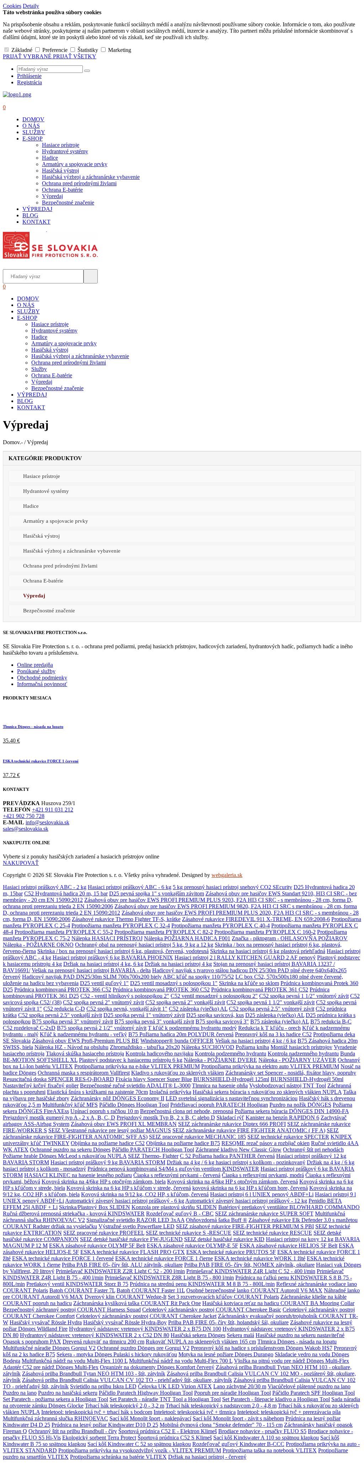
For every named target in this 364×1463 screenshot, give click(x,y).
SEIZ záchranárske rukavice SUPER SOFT (264, 1214)
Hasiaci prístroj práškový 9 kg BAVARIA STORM (107, 1162)
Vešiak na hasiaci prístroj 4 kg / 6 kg (255, 1041)
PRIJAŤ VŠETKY (74, 56)
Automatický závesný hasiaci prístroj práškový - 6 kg (124, 1201)
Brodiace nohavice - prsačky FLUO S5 (262, 1431)
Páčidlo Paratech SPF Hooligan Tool (313, 1393)
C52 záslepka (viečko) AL (198, 1009)
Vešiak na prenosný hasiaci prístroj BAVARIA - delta (91, 970)
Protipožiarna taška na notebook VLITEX (270, 1450)
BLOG (30, 215)
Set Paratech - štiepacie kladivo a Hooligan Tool (276, 1399)
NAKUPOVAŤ (21, 863)
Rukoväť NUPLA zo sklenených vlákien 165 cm (201, 1342)
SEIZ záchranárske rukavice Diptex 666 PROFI (232, 1124)
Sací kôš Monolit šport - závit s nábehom (238, 1418)
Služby (39, 369)
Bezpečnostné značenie (68, 203)
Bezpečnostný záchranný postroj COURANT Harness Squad (72, 1310)
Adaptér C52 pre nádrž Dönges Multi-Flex (50, 1367)
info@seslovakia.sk (47, 822)
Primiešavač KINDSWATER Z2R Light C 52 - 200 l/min (120, 1271)
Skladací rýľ (230, 1117)
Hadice (50, 158)
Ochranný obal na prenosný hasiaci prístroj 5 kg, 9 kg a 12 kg (144, 945)
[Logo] (17, 94)
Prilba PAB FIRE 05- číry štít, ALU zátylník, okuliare (122, 1265)
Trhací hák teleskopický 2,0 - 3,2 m (124, 1406)
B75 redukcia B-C (331, 1021)
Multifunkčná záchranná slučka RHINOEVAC (55, 1418)
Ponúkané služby (36, 671)
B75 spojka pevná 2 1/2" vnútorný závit (101, 1028)
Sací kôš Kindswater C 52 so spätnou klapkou (139, 1444)
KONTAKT (36, 222)
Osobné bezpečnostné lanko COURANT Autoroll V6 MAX (254, 1290)
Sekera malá (240, 1335)
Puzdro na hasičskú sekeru (67, 1393)
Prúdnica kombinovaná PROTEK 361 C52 (259, 989)
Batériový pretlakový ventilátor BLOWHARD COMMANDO (289, 1207)
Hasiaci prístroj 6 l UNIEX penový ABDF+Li (262, 1194)
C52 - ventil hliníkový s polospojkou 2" (124, 996)
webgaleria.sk (227, 875)
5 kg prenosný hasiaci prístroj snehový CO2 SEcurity (232, 887)
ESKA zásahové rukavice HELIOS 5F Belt (288, 1246)
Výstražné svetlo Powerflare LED (136, 1226)
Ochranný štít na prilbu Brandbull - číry (72, 1431)
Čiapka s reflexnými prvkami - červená (176, 1175)
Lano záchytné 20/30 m (239, 1386)
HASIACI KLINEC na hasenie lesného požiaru (78, 1175)
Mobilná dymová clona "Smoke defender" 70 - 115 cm (221, 1425)
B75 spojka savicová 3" (222, 1021)
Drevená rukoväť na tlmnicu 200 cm (103, 1342)
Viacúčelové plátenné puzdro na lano (309, 1386)
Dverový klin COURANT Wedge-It (125, 1297)
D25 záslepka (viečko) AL (274, 1015)
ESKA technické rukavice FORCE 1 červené (41, 761)
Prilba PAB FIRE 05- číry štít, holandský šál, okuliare (228, 1322)
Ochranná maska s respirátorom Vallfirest (84, 1073)
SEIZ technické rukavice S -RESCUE (188, 1233)
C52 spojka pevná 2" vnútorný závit (103, 1002)
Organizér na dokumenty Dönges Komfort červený (157, 1367)
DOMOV (33, 119)
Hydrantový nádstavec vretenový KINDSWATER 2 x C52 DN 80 (94, 1335)
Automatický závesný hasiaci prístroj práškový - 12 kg (246, 1201)
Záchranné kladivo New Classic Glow (239, 1150)
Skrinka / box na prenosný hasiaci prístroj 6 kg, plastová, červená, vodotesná (123, 951)
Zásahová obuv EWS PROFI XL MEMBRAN (124, 1124)
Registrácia (29, 82)
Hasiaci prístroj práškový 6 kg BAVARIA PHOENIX (113, 957)
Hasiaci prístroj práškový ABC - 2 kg (44, 887)
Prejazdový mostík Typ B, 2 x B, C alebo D (166, 1117)
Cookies (12, 6)
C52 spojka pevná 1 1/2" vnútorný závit (304, 996)
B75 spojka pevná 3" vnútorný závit (72, 1021)
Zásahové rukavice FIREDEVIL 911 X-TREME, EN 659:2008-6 (256, 919)
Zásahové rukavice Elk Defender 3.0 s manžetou (303, 1220)
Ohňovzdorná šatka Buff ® (216, 1220)
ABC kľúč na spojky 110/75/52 (198, 977)
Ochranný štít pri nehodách (313, 1150)
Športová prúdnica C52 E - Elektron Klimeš (167, 1431)
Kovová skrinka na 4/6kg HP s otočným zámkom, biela (104, 1182)
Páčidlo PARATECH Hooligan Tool (153, 1150)
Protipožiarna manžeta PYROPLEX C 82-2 (163, 932)
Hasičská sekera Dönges (198, 1335)
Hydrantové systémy (65, 151)
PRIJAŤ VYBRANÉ (28, 56)
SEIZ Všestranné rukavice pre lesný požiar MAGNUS (109, 1130)
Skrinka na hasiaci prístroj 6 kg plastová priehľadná (267, 951)
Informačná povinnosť (42, 684)
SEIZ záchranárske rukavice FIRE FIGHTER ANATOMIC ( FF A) (248, 1130)
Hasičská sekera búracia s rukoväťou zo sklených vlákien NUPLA (267, 1092)
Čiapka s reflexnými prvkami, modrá (263, 1175)
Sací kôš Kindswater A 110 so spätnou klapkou (266, 1438)
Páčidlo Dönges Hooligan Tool (134, 1105)
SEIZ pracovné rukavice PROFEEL (103, 1233)
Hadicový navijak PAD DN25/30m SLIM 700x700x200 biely (92, 977)
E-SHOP (32, 138)
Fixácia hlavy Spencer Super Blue (154, 1079)
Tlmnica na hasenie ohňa (220, 1085)
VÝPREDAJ (37, 209)
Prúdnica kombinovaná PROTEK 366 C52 (62, 989)
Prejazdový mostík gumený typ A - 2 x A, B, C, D (59, 1117)
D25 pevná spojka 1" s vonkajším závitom (156, 893)
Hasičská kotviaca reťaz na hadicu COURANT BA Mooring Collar (278, 1303)
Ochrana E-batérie (62, 190)
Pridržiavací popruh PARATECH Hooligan (219, 1105)
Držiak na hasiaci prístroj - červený (207, 1457)
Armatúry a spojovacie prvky (74, 164)
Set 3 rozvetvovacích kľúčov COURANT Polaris (223, 1297)
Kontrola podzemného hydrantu (230, 1053)
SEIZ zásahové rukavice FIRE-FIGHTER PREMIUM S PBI (245, 1226)
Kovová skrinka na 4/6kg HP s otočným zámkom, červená (232, 1182)
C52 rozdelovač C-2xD (29, 1028)
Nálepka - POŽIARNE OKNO (38, 945)
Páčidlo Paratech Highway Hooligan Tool (146, 1393)
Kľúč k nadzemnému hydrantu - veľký (83, 1034)
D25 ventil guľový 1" (104, 983)
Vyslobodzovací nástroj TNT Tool (287, 1085)
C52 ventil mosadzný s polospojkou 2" (214, 996)
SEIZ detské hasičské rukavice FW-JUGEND (131, 1239)
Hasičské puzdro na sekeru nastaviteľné (300, 1335)
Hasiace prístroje (60, 145)
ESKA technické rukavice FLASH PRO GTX (132, 1252)
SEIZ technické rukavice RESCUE (272, 1233)
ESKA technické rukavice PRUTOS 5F (231, 1252)
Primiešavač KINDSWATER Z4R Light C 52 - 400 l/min (250, 1271)
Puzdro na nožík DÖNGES (300, 1105)
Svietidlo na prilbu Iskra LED (103, 1386)
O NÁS (31, 126)
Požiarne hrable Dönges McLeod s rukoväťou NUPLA (65, 1156)
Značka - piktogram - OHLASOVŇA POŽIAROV (290, 938)
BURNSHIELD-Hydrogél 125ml (231, 1079)
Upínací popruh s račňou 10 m (104, 1111)
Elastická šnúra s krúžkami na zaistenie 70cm (97, 1092)
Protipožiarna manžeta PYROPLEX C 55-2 (64, 932)
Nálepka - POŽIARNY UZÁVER (297, 1060)
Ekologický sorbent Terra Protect (99, 1438)
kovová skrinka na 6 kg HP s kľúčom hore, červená (250, 1188)
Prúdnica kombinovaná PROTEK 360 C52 (161, 989)
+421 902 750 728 (23, 816)
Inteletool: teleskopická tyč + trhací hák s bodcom (96, 1412)
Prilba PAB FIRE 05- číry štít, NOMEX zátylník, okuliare (249, 1265)
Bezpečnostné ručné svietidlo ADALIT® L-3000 (135, 1085)
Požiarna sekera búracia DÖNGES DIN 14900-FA (292, 1111)
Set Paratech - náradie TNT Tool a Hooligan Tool (165, 1399)
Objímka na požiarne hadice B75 (183, 1143)
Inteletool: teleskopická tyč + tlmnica (195, 1412)
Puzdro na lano (20, 1393)
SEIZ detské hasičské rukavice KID (224, 1239)
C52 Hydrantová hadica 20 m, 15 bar (66, 893)
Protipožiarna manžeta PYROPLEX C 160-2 (265, 932)
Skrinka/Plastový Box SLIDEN (94, 1207)
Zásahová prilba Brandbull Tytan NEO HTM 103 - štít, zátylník (93, 1374)
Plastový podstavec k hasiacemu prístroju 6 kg (130, 1060)
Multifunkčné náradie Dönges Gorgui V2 (49, 1348)
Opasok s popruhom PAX (32, 1342)
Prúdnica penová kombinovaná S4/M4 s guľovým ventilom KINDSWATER (173, 1169)
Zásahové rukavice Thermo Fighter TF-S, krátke (126, 919)
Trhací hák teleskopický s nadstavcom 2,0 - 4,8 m (221, 1406)
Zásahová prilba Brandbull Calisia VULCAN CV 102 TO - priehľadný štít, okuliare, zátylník (127, 1380)
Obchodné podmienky (42, 678)
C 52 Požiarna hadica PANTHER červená (227, 1156)
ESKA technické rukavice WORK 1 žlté (259, 1258)
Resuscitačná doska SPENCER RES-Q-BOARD (58, 1079)
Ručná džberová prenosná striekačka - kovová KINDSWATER (74, 1214)
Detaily (31, 6)
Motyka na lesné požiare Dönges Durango (225, 1354)
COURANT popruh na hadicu (37, 1303)
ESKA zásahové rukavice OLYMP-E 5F (192, 1246)
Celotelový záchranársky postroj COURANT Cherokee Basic (211, 1310)
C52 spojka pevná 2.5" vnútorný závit (271, 1009)
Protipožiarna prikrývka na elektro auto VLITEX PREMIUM (270, 1066)
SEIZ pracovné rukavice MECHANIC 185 (197, 1137)
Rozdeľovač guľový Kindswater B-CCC (238, 1444)
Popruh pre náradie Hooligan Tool (232, 1393)
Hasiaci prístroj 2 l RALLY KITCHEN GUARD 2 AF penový (245, 957)
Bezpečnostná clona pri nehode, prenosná (186, 1111)
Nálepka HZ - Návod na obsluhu (71, 1047)
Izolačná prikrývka (170, 1092)
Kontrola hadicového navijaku (159, 1053)
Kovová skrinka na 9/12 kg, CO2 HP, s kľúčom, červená (145, 1194)
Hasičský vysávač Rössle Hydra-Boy (125, 1322)
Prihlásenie (29, 76)
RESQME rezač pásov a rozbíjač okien (265, 1143)
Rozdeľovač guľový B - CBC (180, 1214)
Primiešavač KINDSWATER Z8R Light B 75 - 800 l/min (169, 1278)
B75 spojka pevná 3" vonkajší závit (154, 1021)
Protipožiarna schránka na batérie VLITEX (118, 1457)
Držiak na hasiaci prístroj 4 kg (178, 964)
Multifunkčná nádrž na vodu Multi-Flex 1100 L (75, 1361)
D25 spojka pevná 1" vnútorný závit (144, 1015)
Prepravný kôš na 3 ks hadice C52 (273, 1034)
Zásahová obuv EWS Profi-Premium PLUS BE (85, 1041)
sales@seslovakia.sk (25, 829)
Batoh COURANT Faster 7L (82, 1290)
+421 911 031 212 (52, 810)
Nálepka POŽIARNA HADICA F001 (187, 938)
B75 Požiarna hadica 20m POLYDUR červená (181, 1034)
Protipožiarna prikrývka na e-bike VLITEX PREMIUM (137, 1066)
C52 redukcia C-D (64, 1009)
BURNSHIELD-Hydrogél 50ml (307, 1079)
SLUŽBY (33, 132)
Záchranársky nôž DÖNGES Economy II (117, 1098)
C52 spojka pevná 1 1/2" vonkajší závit (270, 1002)
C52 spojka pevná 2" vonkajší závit (185, 1002)
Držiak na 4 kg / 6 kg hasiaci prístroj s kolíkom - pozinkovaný (236, 1162)
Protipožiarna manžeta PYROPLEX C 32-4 (120, 925)
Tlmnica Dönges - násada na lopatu (33, 726)
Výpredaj (52, 196)
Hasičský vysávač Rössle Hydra (46, 1322)
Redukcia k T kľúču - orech (269, 1028)
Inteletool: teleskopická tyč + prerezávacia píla (289, 1412)
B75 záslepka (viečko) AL (279, 1021)
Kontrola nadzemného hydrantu (303, 1053)
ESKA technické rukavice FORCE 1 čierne (164, 1258)
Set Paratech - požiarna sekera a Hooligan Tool (55, 1399)
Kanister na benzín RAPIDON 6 (282, 1117)
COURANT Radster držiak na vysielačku (50, 1226)
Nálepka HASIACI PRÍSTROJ (107, 938)
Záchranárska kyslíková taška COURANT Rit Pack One (137, 1303)
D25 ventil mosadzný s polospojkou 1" (174, 983)
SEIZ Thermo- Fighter (153, 1156)
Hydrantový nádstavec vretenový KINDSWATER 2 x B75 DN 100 (145, 1329)
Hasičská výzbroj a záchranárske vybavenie (91, 177)
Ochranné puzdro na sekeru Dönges (70, 1150)
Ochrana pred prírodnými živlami (79, 183)
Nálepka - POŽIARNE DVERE (220, 1060)
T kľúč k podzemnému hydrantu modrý (192, 1028)
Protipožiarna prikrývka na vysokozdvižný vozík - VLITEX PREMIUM (139, 1450)
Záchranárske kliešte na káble (313, 1297)
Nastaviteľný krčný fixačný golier (41, 1085)
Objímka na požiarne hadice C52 (108, 1143)
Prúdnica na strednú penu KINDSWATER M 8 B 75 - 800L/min (202, 1284)
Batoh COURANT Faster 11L (151, 1290)
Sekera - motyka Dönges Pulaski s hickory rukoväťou (117, 1354)
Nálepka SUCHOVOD (207, 1047)
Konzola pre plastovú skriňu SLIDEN (174, 1207)
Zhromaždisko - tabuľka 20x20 (145, 1047)
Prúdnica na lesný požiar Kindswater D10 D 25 (105, 1425)
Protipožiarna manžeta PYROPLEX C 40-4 (220, 925)
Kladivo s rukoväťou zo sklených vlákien (177, 1073)
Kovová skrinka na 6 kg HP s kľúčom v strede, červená (128, 1188)
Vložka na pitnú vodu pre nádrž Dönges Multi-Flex (291, 1361)
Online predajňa (35, 665)
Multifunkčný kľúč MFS (70, 1105)
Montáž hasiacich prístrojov (301, 1047)
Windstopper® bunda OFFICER (177, 1041)
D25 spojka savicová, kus (215, 1015)
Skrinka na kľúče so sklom (249, 983)
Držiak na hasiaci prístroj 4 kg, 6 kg (103, 964)
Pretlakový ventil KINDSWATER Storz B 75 (77, 1284)
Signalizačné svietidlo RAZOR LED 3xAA (135, 1220)
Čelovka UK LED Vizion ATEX (175, 1386)
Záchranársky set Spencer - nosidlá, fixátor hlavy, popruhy (290, 1073)
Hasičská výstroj (60, 170)
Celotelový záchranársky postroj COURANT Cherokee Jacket (146, 1316)
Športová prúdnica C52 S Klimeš (175, 1438)
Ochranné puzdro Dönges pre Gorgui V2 (143, 1348)
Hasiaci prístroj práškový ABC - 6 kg (129, 887)
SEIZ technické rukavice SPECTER (288, 1137)
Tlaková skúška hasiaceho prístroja (85, 1053)
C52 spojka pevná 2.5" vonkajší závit (60, 1015)
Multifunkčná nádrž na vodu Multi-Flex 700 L (180, 1361)
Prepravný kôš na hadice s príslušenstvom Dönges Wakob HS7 (261, 1348)
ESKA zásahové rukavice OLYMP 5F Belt (97, 1246)
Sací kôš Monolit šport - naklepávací (150, 1418)
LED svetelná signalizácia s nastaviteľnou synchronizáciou (232, 1098)
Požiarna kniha (252, 1047)
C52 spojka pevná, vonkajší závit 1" (126, 1009)
